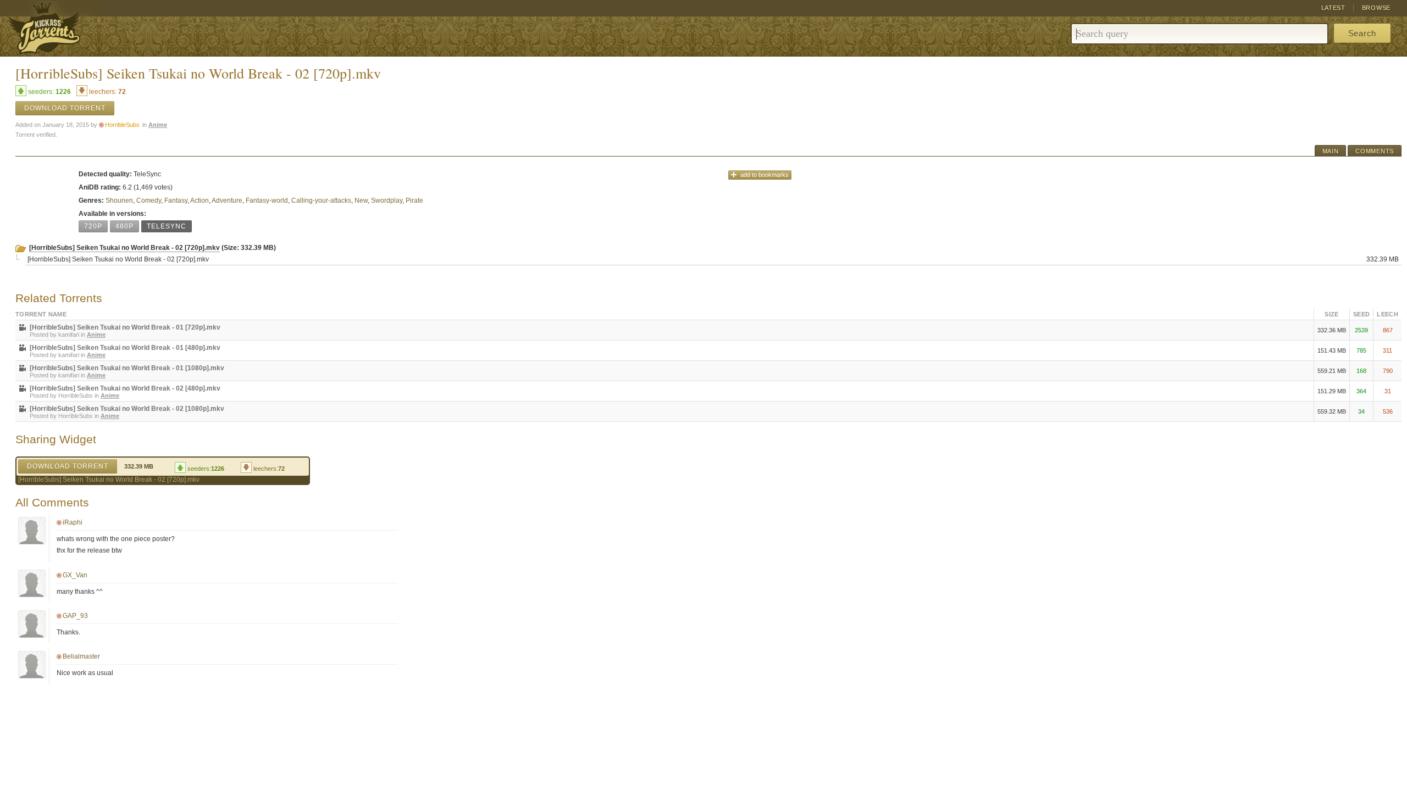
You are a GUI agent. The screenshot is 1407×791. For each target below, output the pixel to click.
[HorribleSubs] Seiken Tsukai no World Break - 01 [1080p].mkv (127, 368)
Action (199, 200)
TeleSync (166, 226)
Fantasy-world (267, 200)
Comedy (148, 200)
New (361, 200)
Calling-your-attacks (321, 200)
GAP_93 (75, 616)
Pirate (414, 200)
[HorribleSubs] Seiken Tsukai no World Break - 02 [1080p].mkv (127, 409)
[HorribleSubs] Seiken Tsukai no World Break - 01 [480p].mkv (125, 348)
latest (1333, 7)
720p (93, 226)
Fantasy (175, 200)
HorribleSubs (122, 124)
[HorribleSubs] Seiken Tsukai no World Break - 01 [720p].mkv (125, 327)
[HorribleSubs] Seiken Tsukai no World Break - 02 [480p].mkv (125, 388)
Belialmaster (81, 656)
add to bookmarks (764, 174)
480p (124, 226)
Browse (1376, 7)
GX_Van (75, 575)
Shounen (119, 200)
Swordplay (386, 200)
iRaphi (72, 522)
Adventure (227, 200)
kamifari (68, 334)
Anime (157, 124)
